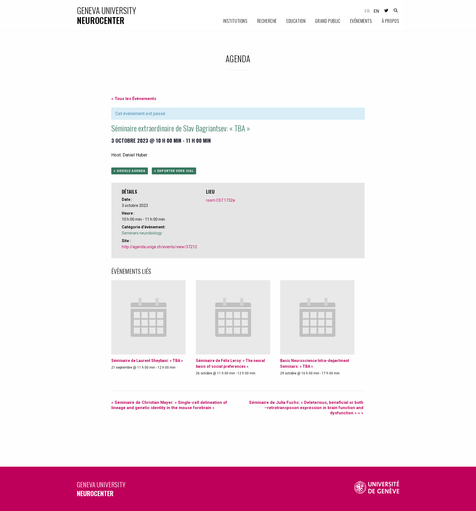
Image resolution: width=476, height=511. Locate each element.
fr (367, 11)
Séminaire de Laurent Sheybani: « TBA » (147, 360)
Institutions (235, 21)
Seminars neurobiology (142, 233)
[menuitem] (230, 21)
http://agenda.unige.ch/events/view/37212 (159, 247)
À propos (390, 21)
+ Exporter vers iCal (174, 171)
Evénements (361, 21)
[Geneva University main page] (376, 488)
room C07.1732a (220, 200)
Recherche (267, 21)
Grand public (327, 21)
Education (295, 21)
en (376, 11)
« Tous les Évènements (133, 98)
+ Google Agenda (129, 171)
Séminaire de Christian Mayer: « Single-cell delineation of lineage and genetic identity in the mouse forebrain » (169, 405)
